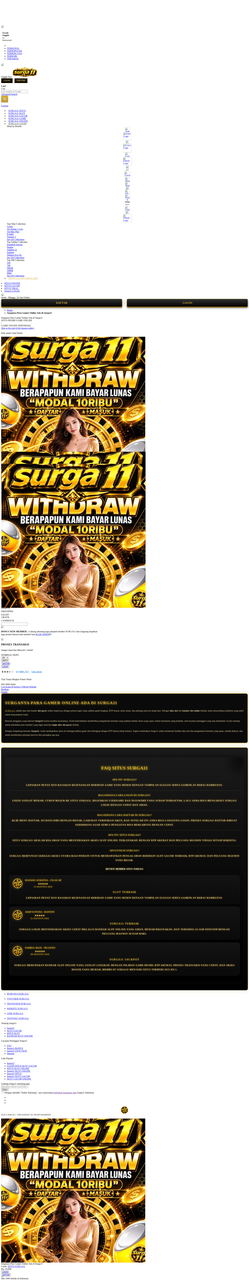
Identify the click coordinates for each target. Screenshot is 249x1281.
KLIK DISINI (42, 634)
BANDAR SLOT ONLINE (20, 1036)
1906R (10, 270)
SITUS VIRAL (11, 288)
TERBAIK (12, 56)
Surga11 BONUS (15, 1048)
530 (8, 263)
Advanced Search (9, 94)
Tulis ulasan (36, 672)
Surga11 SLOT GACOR (18, 1076)
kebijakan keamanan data (65, 1092)
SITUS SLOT (13, 1033)
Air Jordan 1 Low (15, 229)
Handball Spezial (14, 244)
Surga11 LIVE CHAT (17, 1051)
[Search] (4, 99)
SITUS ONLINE (12, 283)
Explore (4, 106)
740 (8, 265)
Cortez (10, 226)
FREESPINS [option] (7, 611)
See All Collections (15, 239)
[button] (7, 457)
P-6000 (10, 234)
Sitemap (10, 1053)
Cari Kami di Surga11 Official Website (18, 687)
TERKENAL (13, 48)
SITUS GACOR (12, 286)
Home (10, 310)
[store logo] (25, 77)
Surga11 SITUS (14, 1073)
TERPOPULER (14, 51)
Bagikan (5, 689)
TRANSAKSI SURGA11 (19, 1003)
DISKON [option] (5, 608)
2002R (10, 268)
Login (7, 81)
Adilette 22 (12, 250)
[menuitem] (17, 110)
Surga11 (10, 1028)
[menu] (124, 194)
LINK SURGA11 (15, 1013)
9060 (9, 273)
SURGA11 (10, 710)
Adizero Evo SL (14, 255)
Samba (10, 247)
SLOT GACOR (14, 1031)
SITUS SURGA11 (16, 1266)
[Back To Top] (2, 1276)
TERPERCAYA (14, 53)
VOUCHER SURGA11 (18, 999)
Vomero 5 (11, 237)
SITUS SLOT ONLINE (18, 1068)
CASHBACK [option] (7, 620)
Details (4, 692)
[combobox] (14, 91)
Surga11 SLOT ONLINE (18, 1071)
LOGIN (187, 302)
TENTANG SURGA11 (18, 1018)
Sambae (10, 252)
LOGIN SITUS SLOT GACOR (22, 1066)
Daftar (21, 81)
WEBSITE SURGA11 (17, 1008)
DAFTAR (61, 302)
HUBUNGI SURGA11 (18, 994)
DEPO (5, 661)
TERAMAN (13, 58)
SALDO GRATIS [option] (5, 615)
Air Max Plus (13, 231)
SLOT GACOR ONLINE (19, 1079)
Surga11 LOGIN (12, 291)
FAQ (9, 1046)
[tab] (124, 106)
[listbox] (49, 609)
